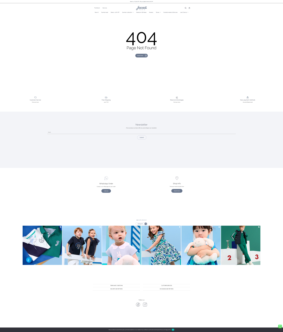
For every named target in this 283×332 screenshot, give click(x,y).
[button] (42, 245)
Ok (173, 329)
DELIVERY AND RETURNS (116, 289)
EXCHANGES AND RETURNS (166, 289)
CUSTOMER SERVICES (166, 285)
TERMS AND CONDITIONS (116, 285)
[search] (185, 8)
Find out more (35, 102)
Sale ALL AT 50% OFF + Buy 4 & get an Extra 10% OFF (141, 1)
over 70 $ (106, 102)
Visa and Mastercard (248, 102)
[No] (281, 329)
